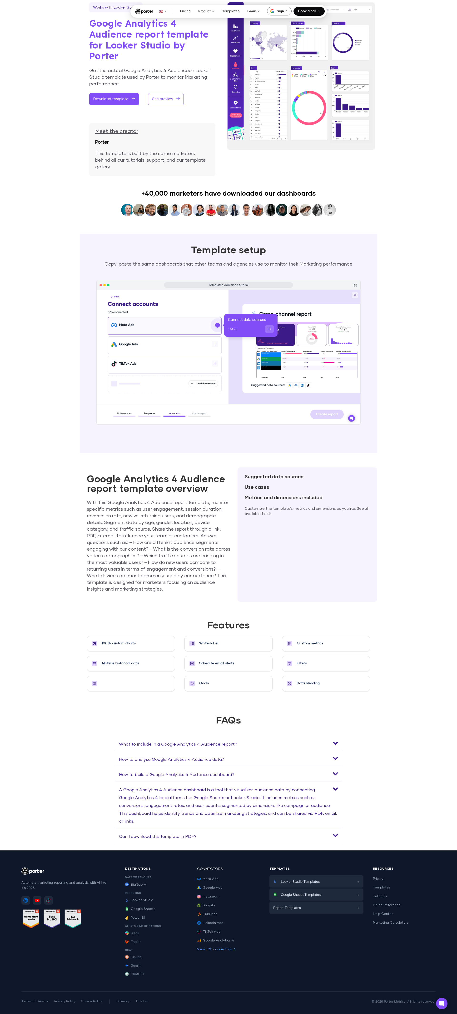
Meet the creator (116, 131)
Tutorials (380, 896)
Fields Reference (387, 905)
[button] (166, 99)
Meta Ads (211, 879)
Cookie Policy (91, 1001)
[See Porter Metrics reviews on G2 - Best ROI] (51, 919)
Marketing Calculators (391, 922)
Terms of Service (35, 1001)
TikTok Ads (211, 931)
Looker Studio (142, 900)
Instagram (211, 896)
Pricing (185, 11)
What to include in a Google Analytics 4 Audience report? (178, 744)
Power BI (138, 917)
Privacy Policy (64, 1001)
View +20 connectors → (216, 949)
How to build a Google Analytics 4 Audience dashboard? (176, 775)
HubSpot (210, 914)
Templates (231, 11)
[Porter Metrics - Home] (144, 11)
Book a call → (309, 11)
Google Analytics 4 (218, 940)
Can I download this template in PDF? (157, 836)
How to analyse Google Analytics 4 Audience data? (171, 759)
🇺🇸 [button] (161, 11)
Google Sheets (143, 909)
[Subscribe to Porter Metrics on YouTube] (37, 900)
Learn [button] (251, 11)
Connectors (210, 869)
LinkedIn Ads (213, 923)
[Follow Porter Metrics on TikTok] (48, 900)
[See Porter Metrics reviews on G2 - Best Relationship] (72, 919)
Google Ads (212, 887)
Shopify (209, 905)
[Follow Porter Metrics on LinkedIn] (25, 900)
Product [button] (204, 11)
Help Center (383, 914)
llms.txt (142, 1001)
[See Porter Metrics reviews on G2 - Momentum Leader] (30, 919)
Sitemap (123, 1001)
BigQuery (138, 884)
